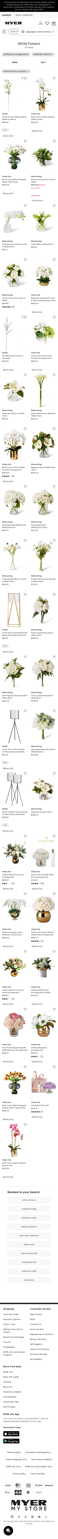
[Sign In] (41, 23)
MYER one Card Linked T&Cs (38, 1466)
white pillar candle (29, 1218)
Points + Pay (9, 1324)
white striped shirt (29, 1262)
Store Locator (36, 1329)
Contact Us (35, 1324)
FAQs (32, 1319)
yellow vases (29, 1244)
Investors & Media (12, 1392)
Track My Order (10, 1314)
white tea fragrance (29, 1227)
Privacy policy (19, 1473)
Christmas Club (11, 1401)
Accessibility (36, 1359)
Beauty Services (38, 1339)
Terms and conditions (41, 1459)
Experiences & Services (41, 1334)
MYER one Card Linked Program (14, 1353)
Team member (37, 1473)
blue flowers (29, 1280)
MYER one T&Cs (13, 1466)
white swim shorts (29, 1271)
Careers (7, 1382)
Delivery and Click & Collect (13, 1330)
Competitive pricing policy (38, 1452)
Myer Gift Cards (11, 1377)
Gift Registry (36, 1344)
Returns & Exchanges (13, 1337)
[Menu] (4, 31)
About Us (7, 1387)
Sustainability (9, 1397)
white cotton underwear (29, 1235)
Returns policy (14, 1452)
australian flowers (29, 1209)
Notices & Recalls (38, 1354)
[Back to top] (52, 1533)
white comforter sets (29, 1253)
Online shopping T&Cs (16, 1459)
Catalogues (9, 1347)
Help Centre (36, 1314)
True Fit (7, 1342)
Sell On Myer (9, 1406)
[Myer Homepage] (13, 24)
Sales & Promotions (39, 1349)
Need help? (8, 1530)
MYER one (8, 1372)
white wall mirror (29, 1200)
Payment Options (12, 1319)
